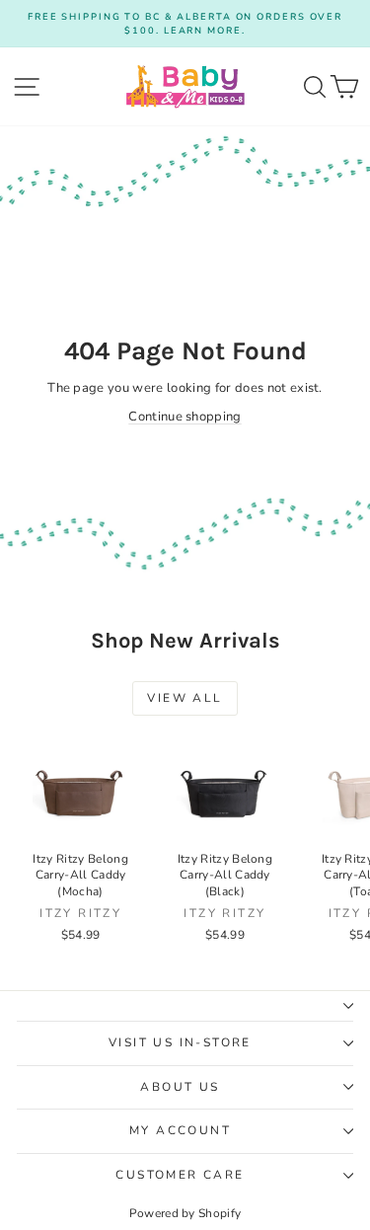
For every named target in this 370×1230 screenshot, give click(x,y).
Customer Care (179, 1175)
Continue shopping (185, 416)
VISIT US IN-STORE (180, 1042)
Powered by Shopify (185, 1213)
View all (184, 698)
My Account (180, 1130)
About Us (179, 1087)
